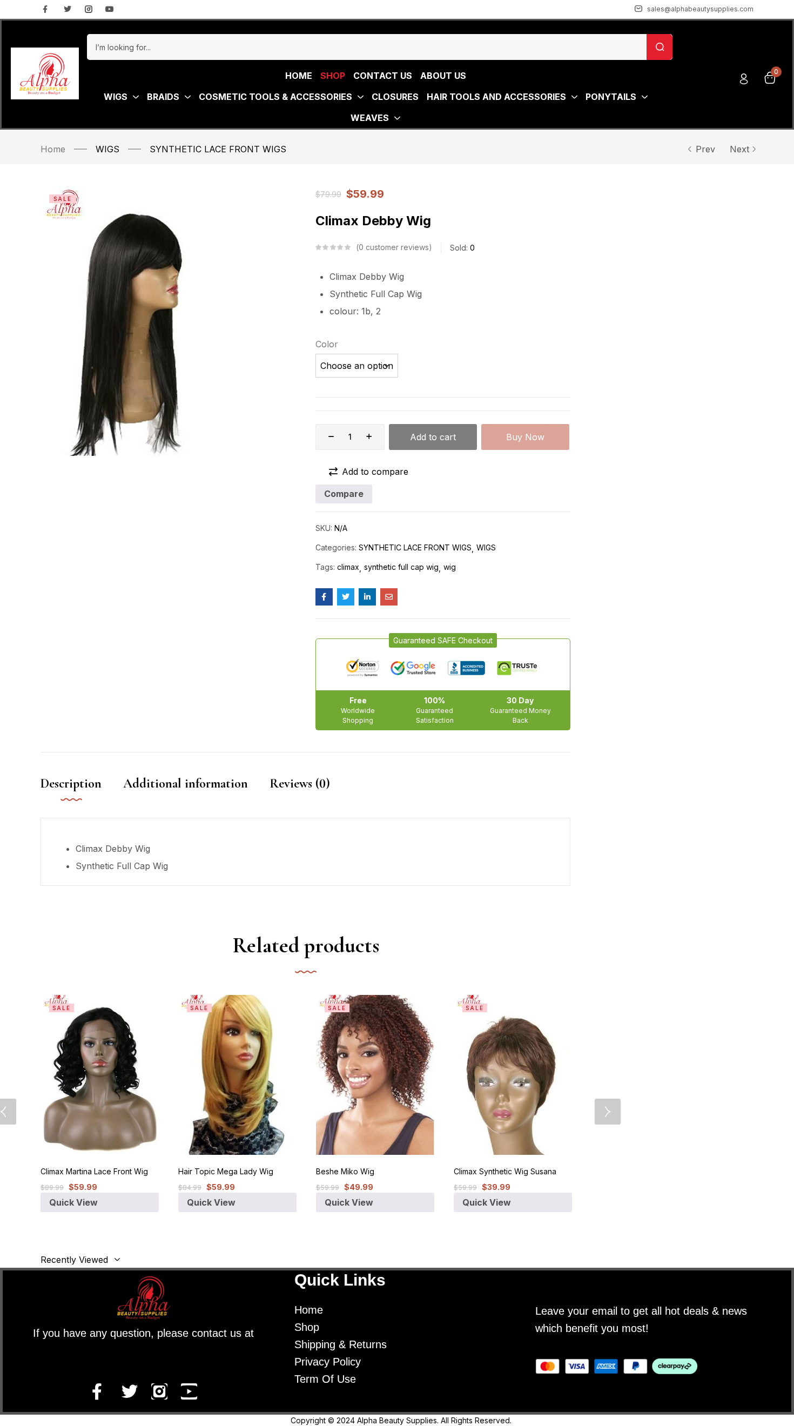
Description (71, 783)
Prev (705, 149)
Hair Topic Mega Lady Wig (225, 1171)
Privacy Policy (327, 1362)
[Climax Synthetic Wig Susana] (513, 1075)
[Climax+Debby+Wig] (345, 597)
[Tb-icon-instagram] (88, 9)
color (326, 344)
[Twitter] (67, 9)
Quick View (73, 1202)
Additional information (185, 783)
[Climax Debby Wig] (324, 597)
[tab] (82, 795)
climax (348, 566)
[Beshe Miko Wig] (375, 1075)
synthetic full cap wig (401, 566)
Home (53, 149)
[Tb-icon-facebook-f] (46, 9)
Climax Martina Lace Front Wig (94, 1171)
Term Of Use (325, 1379)
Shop (306, 1327)
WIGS (107, 149)
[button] (443, 640)
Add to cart (433, 437)
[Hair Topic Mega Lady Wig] (237, 1075)
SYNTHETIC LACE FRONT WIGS (218, 149)
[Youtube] (109, 9)
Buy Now (525, 437)
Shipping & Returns (340, 1344)
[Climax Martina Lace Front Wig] (100, 1075)
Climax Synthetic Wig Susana (505, 1171)
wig (449, 566)
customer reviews (394, 247)
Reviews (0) (300, 783)
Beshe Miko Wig (345, 1171)
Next (739, 149)
